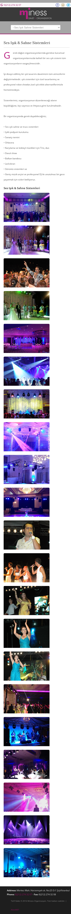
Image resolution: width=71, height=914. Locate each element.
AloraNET (15, 909)
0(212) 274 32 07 (23, 894)
